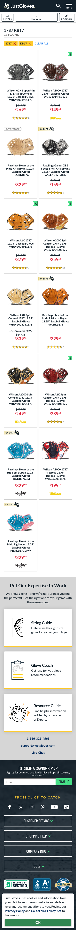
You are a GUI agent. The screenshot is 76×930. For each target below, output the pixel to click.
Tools (36, 866)
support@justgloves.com (38, 745)
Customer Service (36, 820)
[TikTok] (66, 807)
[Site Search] (58, 6)
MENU (70, 7)
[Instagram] (32, 807)
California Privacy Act (46, 911)
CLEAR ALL (41, 43)
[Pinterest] (42, 807)
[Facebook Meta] (9, 807)
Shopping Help (36, 835)
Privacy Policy (15, 911)
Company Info (36, 851)
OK (38, 922)
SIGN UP (63, 781)
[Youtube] (54, 807)
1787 (8, 43)
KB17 (23, 43)
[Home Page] (19, 6)
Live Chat (38, 752)
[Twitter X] (20, 807)
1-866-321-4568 (38, 738)
